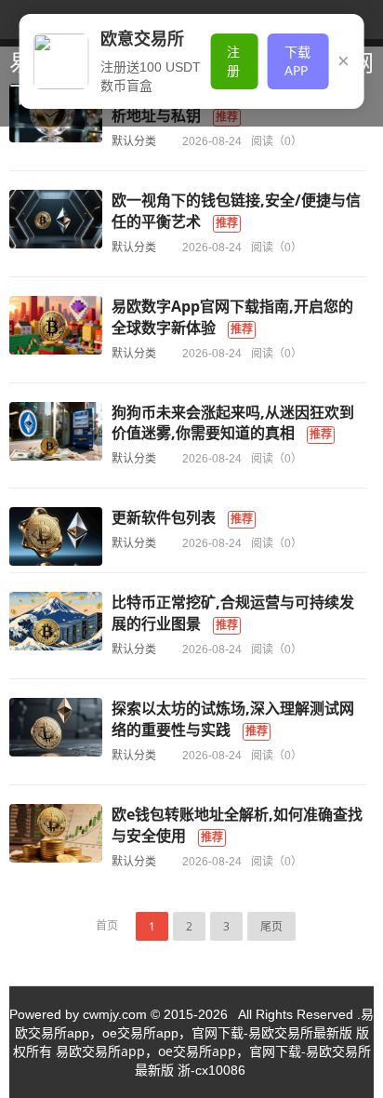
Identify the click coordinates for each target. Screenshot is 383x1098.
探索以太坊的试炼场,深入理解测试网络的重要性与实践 (233, 719)
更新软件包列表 (164, 517)
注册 (233, 61)
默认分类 (134, 141)
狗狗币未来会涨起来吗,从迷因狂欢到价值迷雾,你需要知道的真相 (233, 423)
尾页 (271, 926)
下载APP (297, 61)
